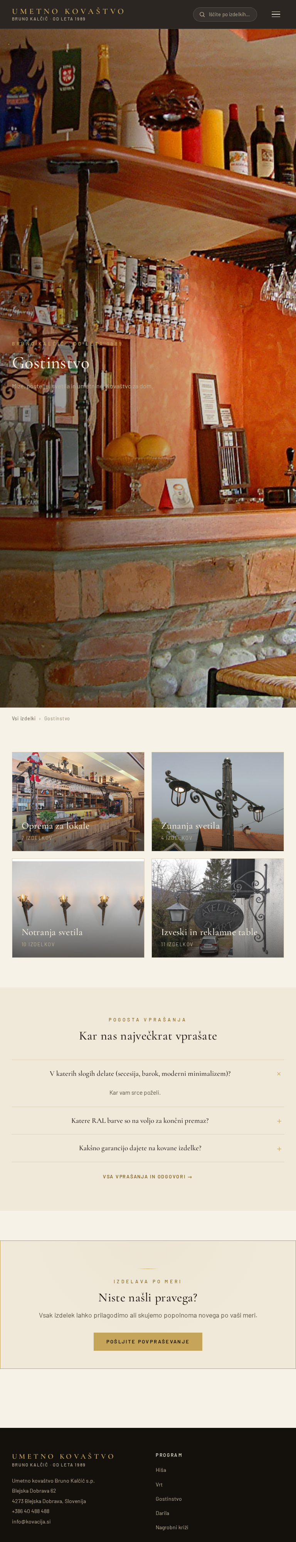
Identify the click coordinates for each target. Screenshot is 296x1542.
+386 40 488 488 (30, 1511)
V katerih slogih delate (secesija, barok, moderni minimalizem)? (140, 1073)
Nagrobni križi (172, 1527)
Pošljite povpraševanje (148, 1341)
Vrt (159, 1484)
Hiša (161, 1469)
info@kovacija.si (31, 1521)
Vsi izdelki (24, 718)
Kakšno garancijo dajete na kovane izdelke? (140, 1147)
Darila (162, 1513)
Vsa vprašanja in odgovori (144, 1176)
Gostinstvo (169, 1498)
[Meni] (276, 14)
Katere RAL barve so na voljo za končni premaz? (140, 1120)
